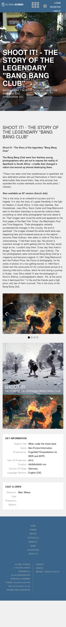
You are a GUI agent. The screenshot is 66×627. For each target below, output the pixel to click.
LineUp (57, 10)
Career (39, 568)
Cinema (33, 529)
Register (55, 6)
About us (33, 554)
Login (57, 2)
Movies (33, 533)
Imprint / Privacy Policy (47, 571)
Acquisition (33, 550)
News (33, 546)
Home (33, 526)
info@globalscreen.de (18, 590)
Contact (40, 564)
